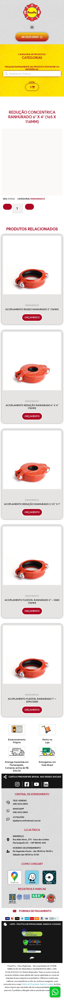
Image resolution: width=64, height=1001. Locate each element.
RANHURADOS (38, 199)
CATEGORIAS (32, 58)
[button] (32, 27)
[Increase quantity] (29, 207)
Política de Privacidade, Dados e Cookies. (37, 984)
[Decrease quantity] (7, 207)
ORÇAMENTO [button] (32, 317)
